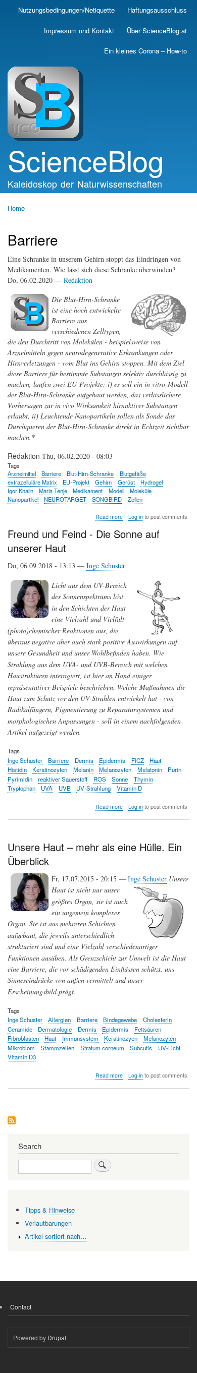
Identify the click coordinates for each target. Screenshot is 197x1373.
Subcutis (141, 1048)
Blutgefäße (133, 473)
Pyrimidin (20, 779)
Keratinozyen (120, 1038)
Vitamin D (129, 788)
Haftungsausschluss (157, 10)
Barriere (51, 473)
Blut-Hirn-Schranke (90, 473)
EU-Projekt (76, 482)
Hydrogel (151, 482)
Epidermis (112, 760)
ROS (99, 779)
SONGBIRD (107, 499)
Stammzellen (57, 1048)
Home (16, 208)
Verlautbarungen (48, 1223)
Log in (135, 516)
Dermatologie (55, 1029)
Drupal (56, 1337)
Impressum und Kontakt (79, 30)
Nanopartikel (23, 499)
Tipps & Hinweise (50, 1210)
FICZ (137, 760)
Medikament (88, 491)
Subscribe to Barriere (12, 1121)
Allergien (59, 1020)
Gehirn (103, 482)
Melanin (83, 769)
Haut (155, 760)
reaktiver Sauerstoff (62, 779)
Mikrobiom (21, 1048)
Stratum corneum (102, 1048)
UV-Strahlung (93, 788)
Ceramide (20, 1029)
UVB (65, 788)
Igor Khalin (20, 491)
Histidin (17, 769)
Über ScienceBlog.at (157, 30)
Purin (174, 769)
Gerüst (126, 482)
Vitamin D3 (22, 1057)
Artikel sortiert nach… (56, 1236)
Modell (116, 491)
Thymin (143, 779)
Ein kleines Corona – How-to (145, 50)
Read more (109, 517)
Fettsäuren (147, 1029)
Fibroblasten (23, 1038)
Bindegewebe (120, 1020)
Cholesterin (157, 1020)
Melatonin (149, 769)
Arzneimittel (22, 473)
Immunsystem (80, 1038)
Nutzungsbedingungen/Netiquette (66, 10)
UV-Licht (169, 1048)
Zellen (135, 499)
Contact (20, 1306)
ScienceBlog (86, 160)
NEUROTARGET (65, 499)
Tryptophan (21, 788)
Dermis (84, 760)
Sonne (120, 779)
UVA (47, 788)
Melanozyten (115, 769)
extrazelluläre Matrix (32, 482)
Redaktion (78, 280)
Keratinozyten (49, 769)
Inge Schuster (105, 565)
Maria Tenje (53, 491)
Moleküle (141, 491)
